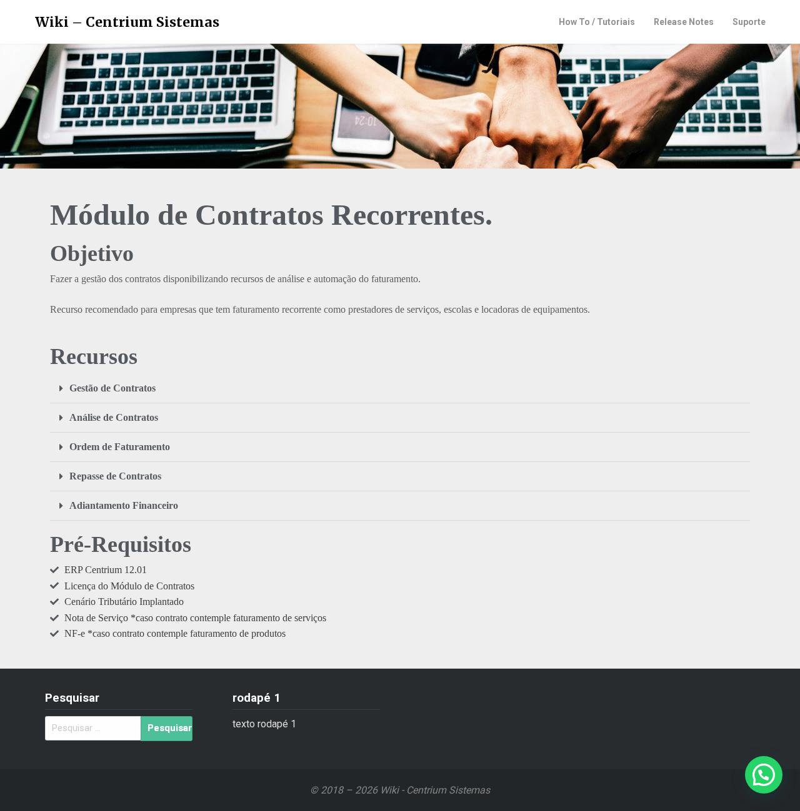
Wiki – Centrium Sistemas (127, 22)
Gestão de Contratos (112, 388)
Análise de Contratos (113, 417)
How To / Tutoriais (597, 22)
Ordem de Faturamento (119, 446)
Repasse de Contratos (115, 476)
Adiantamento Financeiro (123, 505)
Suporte (749, 22)
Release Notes (684, 22)
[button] (400, 388)
